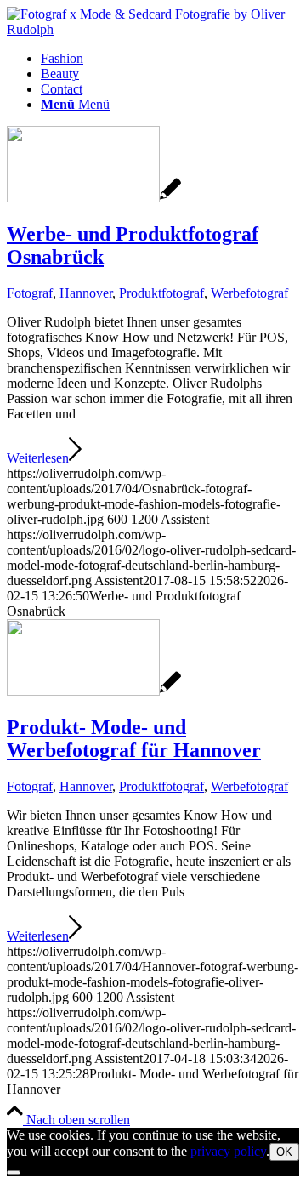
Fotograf (30, 293)
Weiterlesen (38, 458)
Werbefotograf (249, 293)
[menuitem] (170, 58)
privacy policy (228, 1151)
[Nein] (13, 1172)
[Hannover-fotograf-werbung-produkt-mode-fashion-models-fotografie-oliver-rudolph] (94, 691)
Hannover (86, 293)
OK (284, 1152)
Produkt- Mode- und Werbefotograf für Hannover (134, 738)
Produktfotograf (161, 293)
